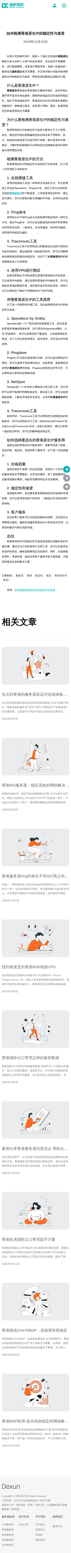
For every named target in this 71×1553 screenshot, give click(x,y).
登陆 (55, 5)
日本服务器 (8, 1545)
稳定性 (39, 575)
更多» (6, 579)
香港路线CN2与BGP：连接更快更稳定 (34, 1330)
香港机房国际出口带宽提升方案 (28, 1239)
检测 (29, 575)
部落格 (39, 1534)
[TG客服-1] (66, 469)
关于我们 (40, 1524)
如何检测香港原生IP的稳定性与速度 (35, 589)
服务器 (19, 575)
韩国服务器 (8, 1539)
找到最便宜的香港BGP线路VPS (29, 967)
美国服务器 (8, 1534)
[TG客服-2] (66, 478)
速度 (48, 575)
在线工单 (23, 1524)
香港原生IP (15, 193)
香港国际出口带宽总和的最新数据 (30, 1058)
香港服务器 (8, 1529)
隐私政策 (40, 1539)
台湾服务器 (8, 1524)
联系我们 (40, 1529)
